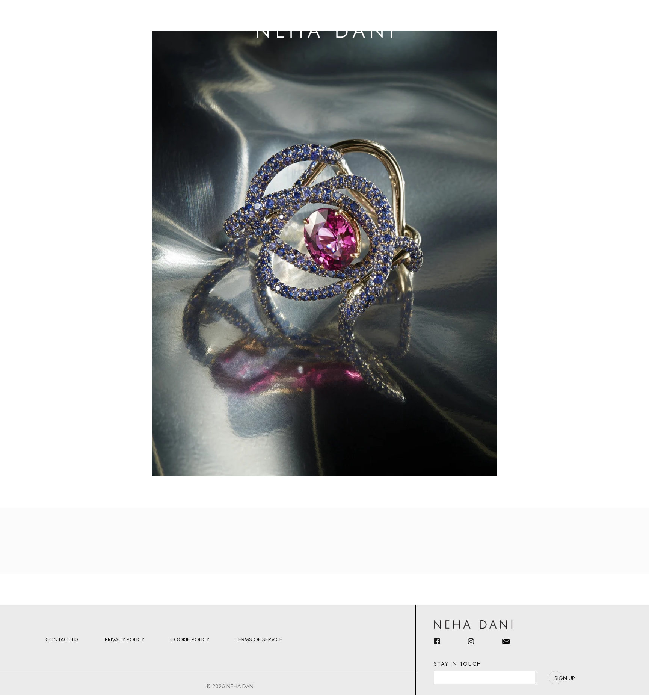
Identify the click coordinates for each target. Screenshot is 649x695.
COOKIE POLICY (189, 639)
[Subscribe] (555, 677)
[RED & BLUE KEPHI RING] (324, 252)
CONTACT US (61, 639)
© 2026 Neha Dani (230, 686)
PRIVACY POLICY (124, 639)
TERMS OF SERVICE (258, 639)
